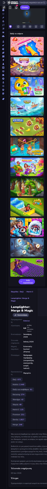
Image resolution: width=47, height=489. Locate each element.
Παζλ (22, 292)
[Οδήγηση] (3, 71)
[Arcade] (3, 41)
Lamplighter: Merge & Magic (20, 299)
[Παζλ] (3, 75)
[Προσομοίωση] (3, 82)
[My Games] (10, 7)
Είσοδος (25, 7)
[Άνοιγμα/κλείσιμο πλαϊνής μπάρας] (4, 2)
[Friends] (4, 7)
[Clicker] (3, 45)
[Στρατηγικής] (3, 90)
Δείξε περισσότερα (28, 281)
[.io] (3, 49)
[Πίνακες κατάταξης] (3, 36)
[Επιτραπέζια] (3, 64)
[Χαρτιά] (3, 93)
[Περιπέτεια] (3, 79)
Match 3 (30, 292)
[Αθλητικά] (3, 53)
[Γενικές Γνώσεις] (3, 56)
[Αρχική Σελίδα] (3, 10)
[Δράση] (3, 60)
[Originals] (3, 29)
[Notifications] (16, 7)
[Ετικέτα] (3, 99)
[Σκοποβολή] (3, 86)
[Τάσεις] (3, 21)
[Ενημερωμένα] (3, 25)
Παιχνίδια (14, 292)
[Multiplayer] (3, 32)
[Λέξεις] (3, 67)
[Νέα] (3, 17)
